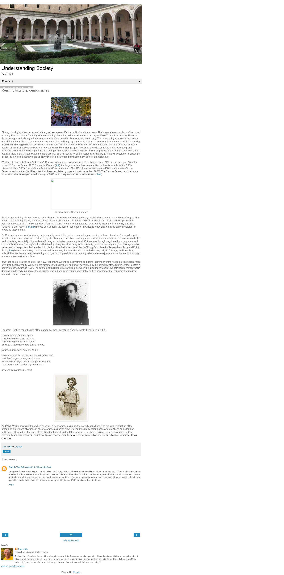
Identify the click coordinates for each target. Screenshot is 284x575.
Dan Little (23, 549)
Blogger (76, 572)
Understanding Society (27, 68)
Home (71, 535)
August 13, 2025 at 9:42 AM (38, 467)
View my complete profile (12, 566)
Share (6, 451)
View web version (71, 540)
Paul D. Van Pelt (16, 467)
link (57, 165)
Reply (11, 484)
